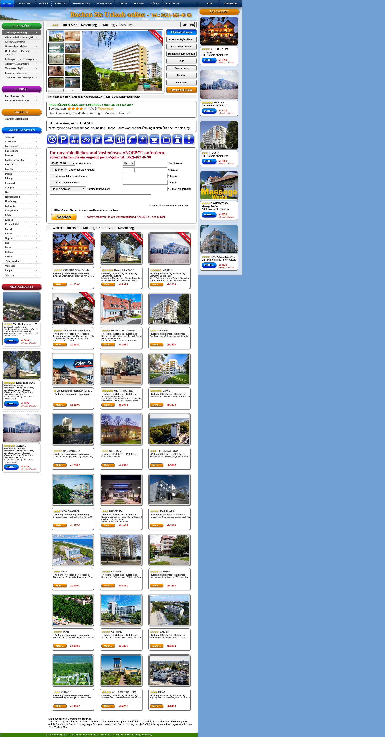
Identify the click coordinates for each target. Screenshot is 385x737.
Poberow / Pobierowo (16, 73)
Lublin (8, 233)
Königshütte (11, 210)
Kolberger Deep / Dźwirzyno (19, 59)
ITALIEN (123, 3)
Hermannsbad (12, 196)
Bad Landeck (12, 146)
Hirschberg (10, 201)
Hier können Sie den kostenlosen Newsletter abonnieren (87, 210)
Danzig (8, 173)
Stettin (8, 256)
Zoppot (9, 270)
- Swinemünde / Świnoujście (19, 37)
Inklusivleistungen (181, 32)
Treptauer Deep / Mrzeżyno (19, 77)
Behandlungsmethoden (181, 53)
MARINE (15, 445)
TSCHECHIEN (24, 3)
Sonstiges (181, 82)
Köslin (8, 215)
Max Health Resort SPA (20, 324)
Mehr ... (11, 340)
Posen (8, 247)
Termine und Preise (181, 89)
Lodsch (9, 229)
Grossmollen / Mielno (16, 46)
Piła (7, 242)
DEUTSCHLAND (81, 3)
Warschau (10, 265)
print (185, 24)
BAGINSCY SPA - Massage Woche (216, 205)
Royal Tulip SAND (19, 382)
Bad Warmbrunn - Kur (17, 100)
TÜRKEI (155, 3)
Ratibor (9, 252)
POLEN (7, 3)
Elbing (8, 178)
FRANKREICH (104, 3)
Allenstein (10, 137)
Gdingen (9, 187)
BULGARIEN (172, 3)
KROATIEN (61, 3)
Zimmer (181, 75)
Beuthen (9, 155)
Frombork (10, 183)
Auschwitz (10, 141)
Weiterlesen (106, 108)
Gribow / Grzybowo (15, 41)
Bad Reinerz (11, 150)
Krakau (9, 219)
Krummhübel (12, 224)
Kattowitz (10, 206)
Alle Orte (9, 275)
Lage (181, 61)
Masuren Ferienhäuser (16, 118)
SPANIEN (43, 3)
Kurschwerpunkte (181, 46)
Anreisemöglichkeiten (181, 39)
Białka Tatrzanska (14, 160)
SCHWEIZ (139, 3)
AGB (209, 3)
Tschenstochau (12, 261)
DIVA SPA (211, 153)
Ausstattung (181, 68)
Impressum (230, 3)
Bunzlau (9, 169)
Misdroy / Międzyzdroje (17, 63)
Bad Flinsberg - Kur (15, 96)
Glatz (7, 192)
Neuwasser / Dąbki (14, 68)
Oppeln (9, 238)
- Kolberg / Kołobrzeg (16, 32)
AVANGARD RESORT (218, 256)
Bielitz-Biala (11, 164)
